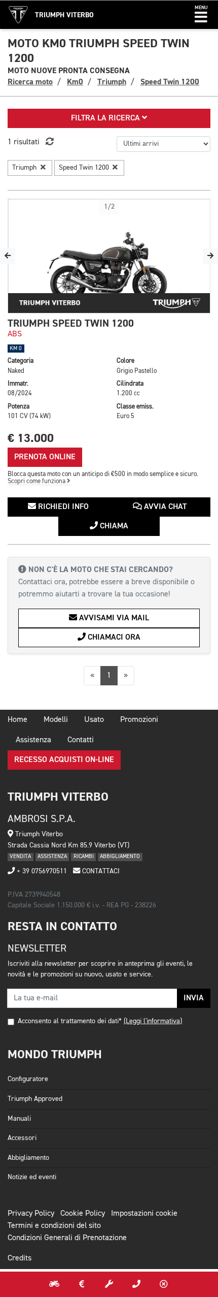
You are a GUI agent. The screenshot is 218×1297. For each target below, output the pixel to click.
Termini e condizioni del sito (54, 1226)
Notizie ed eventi (32, 1177)
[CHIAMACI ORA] (136, 1284)
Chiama (113, 526)
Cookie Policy (82, 1214)
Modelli (56, 720)
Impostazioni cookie (144, 1214)
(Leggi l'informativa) (153, 1021)
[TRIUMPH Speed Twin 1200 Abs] (109, 256)
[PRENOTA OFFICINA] (109, 1284)
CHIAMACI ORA (113, 638)
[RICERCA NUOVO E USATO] (54, 1284)
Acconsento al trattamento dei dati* (70, 1021)
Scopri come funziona (37, 481)
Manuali (19, 1118)
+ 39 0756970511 (41, 871)
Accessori (22, 1138)
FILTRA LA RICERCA (106, 118)
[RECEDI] (163, 1284)
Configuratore (28, 1079)
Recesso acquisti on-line (64, 760)
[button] (201, 14)
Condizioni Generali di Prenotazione (67, 1238)
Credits (19, 1258)
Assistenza (33, 740)
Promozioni (139, 720)
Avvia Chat (164, 507)
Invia (194, 998)
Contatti (80, 740)
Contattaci (100, 871)
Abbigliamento (28, 1157)
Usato (94, 720)
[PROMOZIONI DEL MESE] (81, 1284)
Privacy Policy (31, 1214)
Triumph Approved (35, 1098)
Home (17, 720)
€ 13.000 (31, 438)
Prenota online (45, 457)
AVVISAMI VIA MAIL (113, 618)
